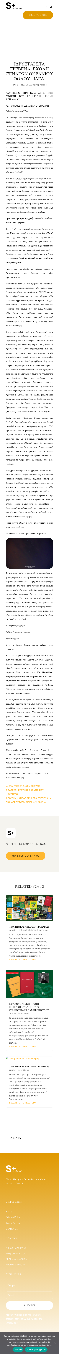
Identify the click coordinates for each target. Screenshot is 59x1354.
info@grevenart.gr (15, 1253)
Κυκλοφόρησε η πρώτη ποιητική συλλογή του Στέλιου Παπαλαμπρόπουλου (29, 1007)
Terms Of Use (13, 1223)
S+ (18, 84)
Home (9, 1211)
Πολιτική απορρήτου (36, 1349)
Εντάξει (18, 1349)
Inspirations (41, 84)
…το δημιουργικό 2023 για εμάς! (29, 926)
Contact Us (12, 1228)
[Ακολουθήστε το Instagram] (13, 1192)
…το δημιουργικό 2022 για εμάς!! (29, 1066)
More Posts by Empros (25, 855)
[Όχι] (55, 1343)
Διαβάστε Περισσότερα (22, 959)
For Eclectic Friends (27, 930)
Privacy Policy (13, 1217)
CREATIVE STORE (38, 15)
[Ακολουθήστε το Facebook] (7, 1192)
